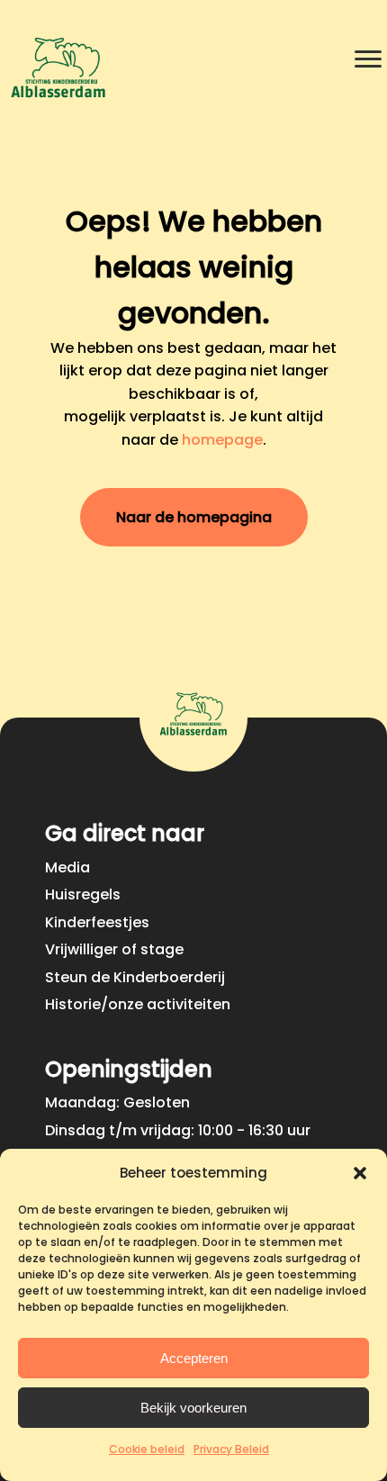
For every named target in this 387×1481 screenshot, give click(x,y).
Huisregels (83, 894)
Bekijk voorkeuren (193, 1407)
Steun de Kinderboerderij (135, 977)
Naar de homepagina (194, 517)
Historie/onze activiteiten (137, 1004)
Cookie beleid (146, 1449)
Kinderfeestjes (97, 922)
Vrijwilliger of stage (114, 949)
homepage (222, 439)
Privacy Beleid (231, 1449)
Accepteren (194, 1358)
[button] (360, 1173)
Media (67, 867)
